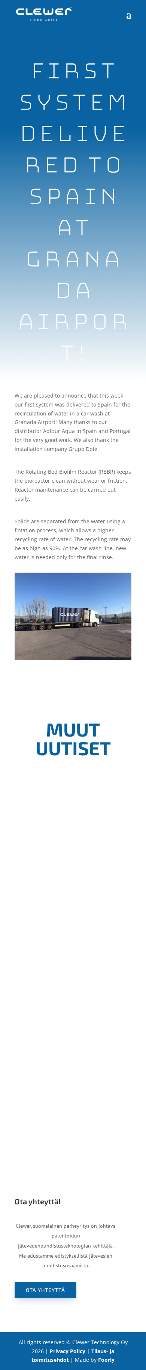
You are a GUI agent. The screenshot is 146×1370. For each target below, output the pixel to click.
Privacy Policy (67, 1351)
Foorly (106, 1359)
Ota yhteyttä (45, 1290)
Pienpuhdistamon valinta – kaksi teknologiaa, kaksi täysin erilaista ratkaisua (73, 874)
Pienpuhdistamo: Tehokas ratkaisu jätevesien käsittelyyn (73, 1055)
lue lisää (73, 934)
